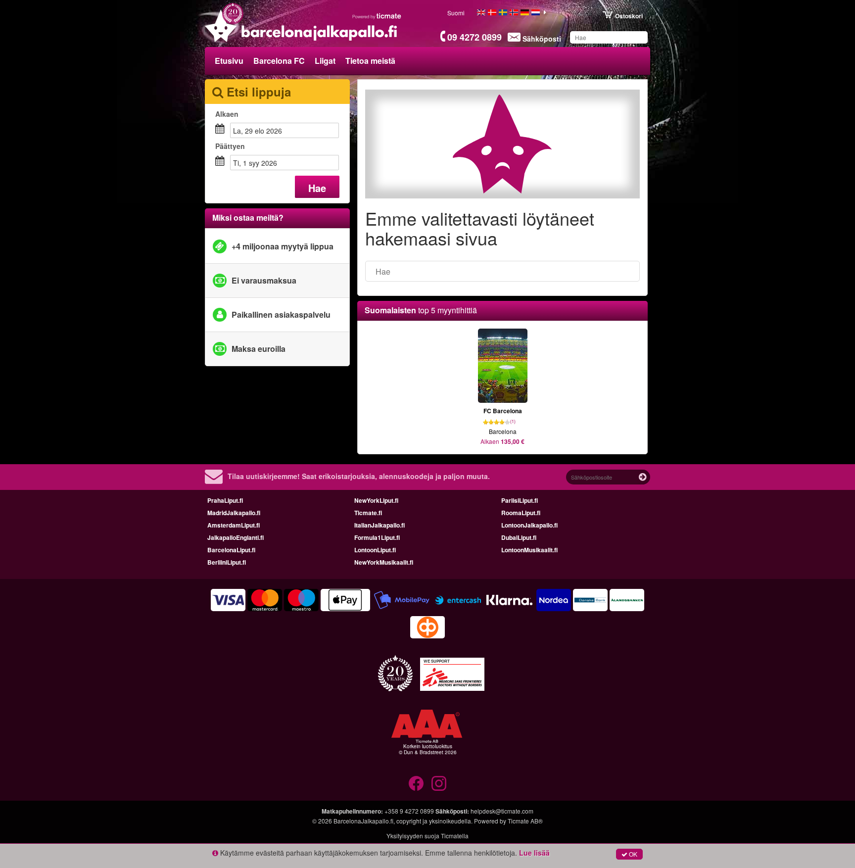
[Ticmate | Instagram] (438, 783)
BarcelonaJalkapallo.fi (363, 821)
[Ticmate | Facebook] (416, 783)
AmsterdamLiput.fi (233, 525)
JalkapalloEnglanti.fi (235, 537)
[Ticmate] (377, 15)
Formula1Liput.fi (377, 537)
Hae (317, 188)
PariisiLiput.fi (519, 500)
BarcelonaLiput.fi (231, 549)
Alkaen (226, 114)
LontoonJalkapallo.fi (529, 525)
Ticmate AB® (525, 821)
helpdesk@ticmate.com (502, 811)
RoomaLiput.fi (520, 512)
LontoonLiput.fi (375, 549)
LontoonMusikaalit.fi (529, 549)
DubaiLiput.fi (518, 537)
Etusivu (229, 60)
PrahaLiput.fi (225, 500)
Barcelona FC (279, 60)
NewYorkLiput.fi (376, 500)
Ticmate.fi (368, 512)
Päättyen (230, 146)
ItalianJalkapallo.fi (379, 525)
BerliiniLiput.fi (226, 562)
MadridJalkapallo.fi (233, 512)
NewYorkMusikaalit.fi (383, 562)
